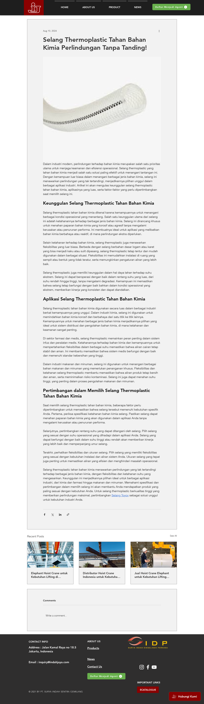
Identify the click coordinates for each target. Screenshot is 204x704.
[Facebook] (148, 667)
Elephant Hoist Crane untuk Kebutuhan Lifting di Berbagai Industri (49, 575)
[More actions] (159, 31)
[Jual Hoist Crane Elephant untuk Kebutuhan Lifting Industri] (154, 555)
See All (173, 535)
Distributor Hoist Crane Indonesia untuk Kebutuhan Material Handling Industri (101, 575)
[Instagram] (142, 667)
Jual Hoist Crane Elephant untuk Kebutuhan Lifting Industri (152, 575)
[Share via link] (67, 514)
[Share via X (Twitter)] (52, 514)
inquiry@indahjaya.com (54, 662)
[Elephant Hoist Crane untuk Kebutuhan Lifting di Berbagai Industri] (50, 555)
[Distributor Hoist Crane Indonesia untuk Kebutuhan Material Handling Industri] (102, 555)
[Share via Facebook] (44, 514)
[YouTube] (154, 667)
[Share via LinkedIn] (60, 514)
